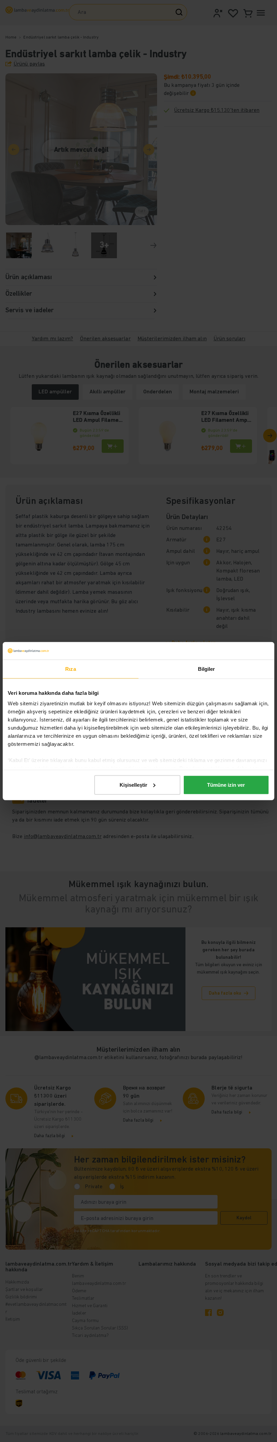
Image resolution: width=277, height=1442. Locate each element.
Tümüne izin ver (226, 785)
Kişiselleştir (133, 785)
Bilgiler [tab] (206, 669)
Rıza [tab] (70, 669)
